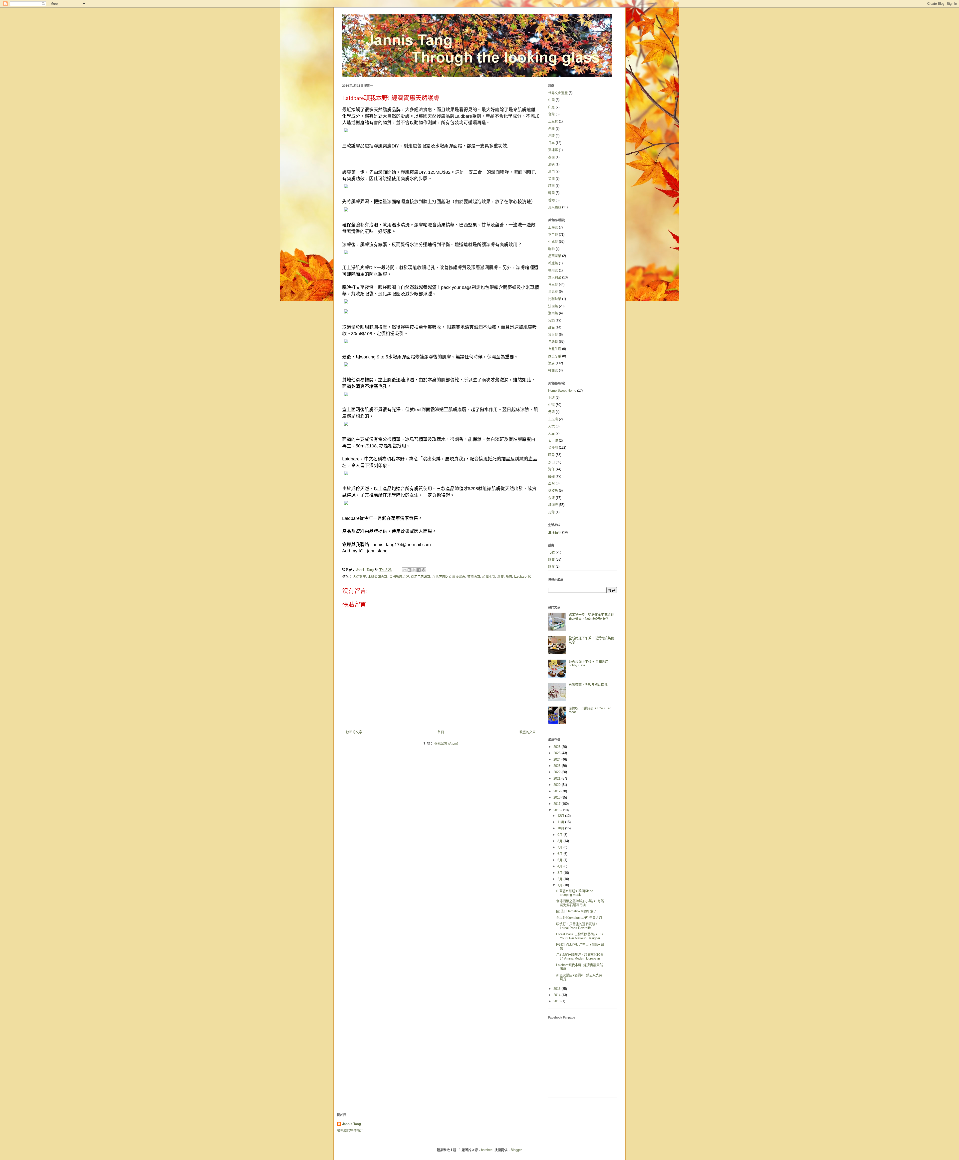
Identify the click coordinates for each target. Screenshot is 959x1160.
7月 (560, 847)
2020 (557, 785)
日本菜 (553, 284)
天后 (551, 433)
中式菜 (553, 241)
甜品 (551, 327)
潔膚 (500, 576)
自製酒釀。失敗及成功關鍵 (588, 685)
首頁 (441, 732)
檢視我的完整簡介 (350, 1130)
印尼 (551, 107)
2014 (557, 995)
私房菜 (553, 334)
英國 (551, 178)
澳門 (551, 171)
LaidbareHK (522, 576)
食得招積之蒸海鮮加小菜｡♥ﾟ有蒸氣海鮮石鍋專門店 (580, 903)
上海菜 (553, 227)
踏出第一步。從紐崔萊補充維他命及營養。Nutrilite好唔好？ (591, 616)
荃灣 (551, 483)
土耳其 (553, 121)
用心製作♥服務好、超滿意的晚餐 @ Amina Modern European (580, 957)
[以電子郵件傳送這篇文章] (404, 569)
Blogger (516, 1150)
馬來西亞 (554, 207)
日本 (551, 143)
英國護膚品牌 (399, 576)
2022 (557, 772)
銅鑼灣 (553, 505)
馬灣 (551, 512)
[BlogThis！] (409, 569)
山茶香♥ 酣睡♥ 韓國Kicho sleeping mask (574, 893)
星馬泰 (553, 291)
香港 (551, 200)
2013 (557, 1001)
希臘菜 (553, 263)
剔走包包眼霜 (420, 576)
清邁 (551, 164)
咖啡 (551, 249)
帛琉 (551, 135)
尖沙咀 (553, 447)
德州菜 (553, 270)
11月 (561, 822)
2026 (557, 747)
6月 (560, 854)
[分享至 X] (414, 569)
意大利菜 (554, 277)
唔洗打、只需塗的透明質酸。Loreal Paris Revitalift (577, 926)
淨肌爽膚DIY (441, 576)
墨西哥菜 (554, 256)
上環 (551, 397)
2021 (557, 778)
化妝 (551, 552)
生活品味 (554, 532)
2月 (560, 879)
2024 (557, 759)
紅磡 (551, 476)
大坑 (551, 426)
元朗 (551, 412)
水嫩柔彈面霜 (377, 576)
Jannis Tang (351, 1124)
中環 (551, 405)
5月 (560, 860)
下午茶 (553, 234)
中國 (551, 100)
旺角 (551, 455)
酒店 (551, 363)
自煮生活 (554, 349)
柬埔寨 (553, 150)
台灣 (551, 114)
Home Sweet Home (562, 390)
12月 (561, 816)
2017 (557, 804)
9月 (560, 835)
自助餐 (553, 341)
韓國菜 (553, 370)
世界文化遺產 (558, 93)
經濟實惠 (458, 576)
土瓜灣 (553, 419)
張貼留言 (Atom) (446, 743)
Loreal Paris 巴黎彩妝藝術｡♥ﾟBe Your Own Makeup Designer (579, 936)
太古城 (553, 440)
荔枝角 (553, 490)
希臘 (551, 128)
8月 (560, 841)
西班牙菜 (554, 356)
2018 (557, 797)
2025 (557, 753)
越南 (551, 185)
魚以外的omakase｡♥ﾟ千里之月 (579, 918)
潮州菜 (553, 313)
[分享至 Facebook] (418, 569)
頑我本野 (488, 576)
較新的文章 (354, 732)
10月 (561, 828)
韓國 (551, 193)
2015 (557, 989)
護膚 (509, 576)
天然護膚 (359, 576)
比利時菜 (554, 299)
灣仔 (551, 469)
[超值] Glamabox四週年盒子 (576, 911)
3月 (560, 873)
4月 (560, 866)
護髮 (551, 566)
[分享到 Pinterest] (423, 569)
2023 (557, 766)
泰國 (551, 157)
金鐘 (551, 498)
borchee (486, 1150)
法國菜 (553, 306)
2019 (557, 791)
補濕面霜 (473, 576)
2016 (557, 810)
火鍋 (551, 320)
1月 (560, 885)
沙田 (551, 462)
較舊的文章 (527, 732)
